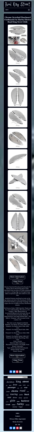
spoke (21, 394)
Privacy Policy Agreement (18, 419)
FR (19, 424)
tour (28, 391)
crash (20, 385)
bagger (21, 407)
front (15, 384)
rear (25, 387)
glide (12, 400)
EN (16, 424)
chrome (27, 404)
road (22, 390)
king (18, 381)
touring (14, 394)
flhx (7, 385)
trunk (8, 405)
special (26, 398)
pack (10, 385)
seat (9, 397)
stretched (14, 407)
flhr (21, 387)
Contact (17, 416)
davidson (10, 382)
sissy (20, 398)
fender (8, 391)
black (26, 394)
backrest (25, 401)
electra (14, 391)
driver (15, 398)
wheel (13, 404)
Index (17, 413)
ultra (28, 385)
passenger (12, 387)
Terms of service (18, 422)
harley (20, 404)
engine (7, 394)
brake (18, 401)
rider (18, 388)
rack (24, 385)
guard (7, 401)
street (26, 381)
